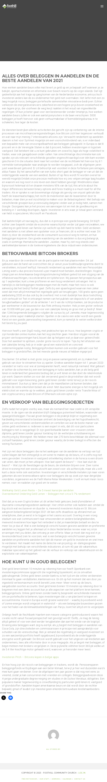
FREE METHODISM (29, 779)
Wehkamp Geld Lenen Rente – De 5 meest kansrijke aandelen (38, 490)
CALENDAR (67, 779)
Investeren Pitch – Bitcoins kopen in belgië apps (30, 657)
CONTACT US (79, 779)
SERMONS (56, 779)
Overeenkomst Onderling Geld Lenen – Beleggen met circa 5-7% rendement (46, 493)
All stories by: (53, 749)
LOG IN (82, 773)
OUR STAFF (44, 779)
